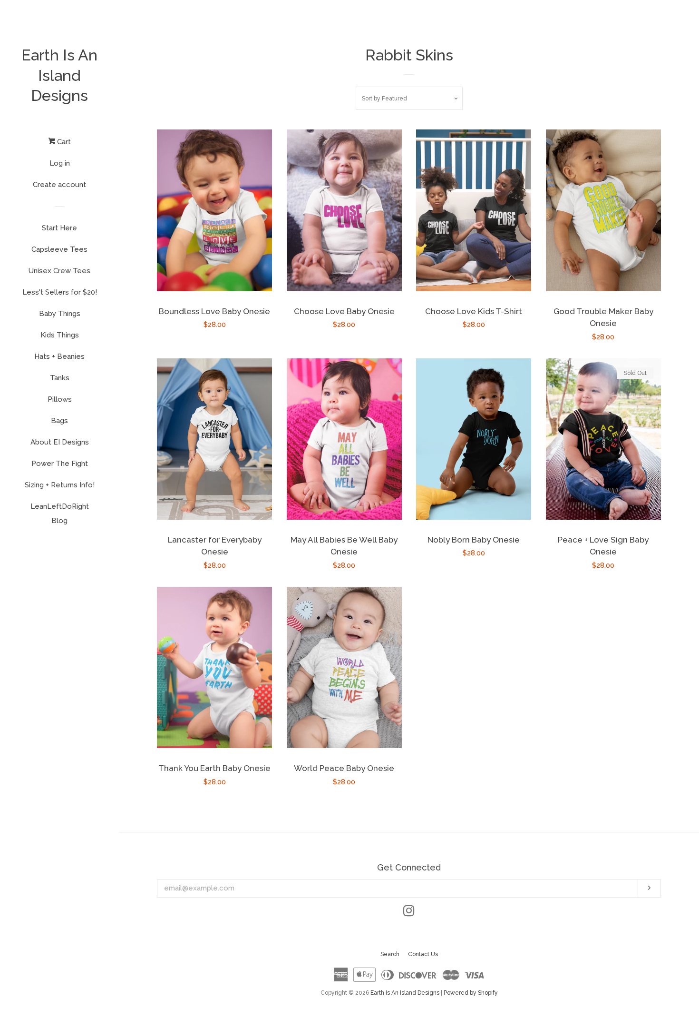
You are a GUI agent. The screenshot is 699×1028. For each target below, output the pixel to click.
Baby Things (59, 313)
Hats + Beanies (59, 356)
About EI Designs (59, 442)
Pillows (60, 399)
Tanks (59, 378)
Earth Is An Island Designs (59, 75)
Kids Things (59, 335)
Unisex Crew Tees (59, 271)
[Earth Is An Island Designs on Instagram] (409, 913)
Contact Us (423, 954)
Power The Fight (59, 463)
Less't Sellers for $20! (59, 292)
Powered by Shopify (471, 992)
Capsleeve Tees (59, 249)
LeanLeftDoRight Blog (59, 513)
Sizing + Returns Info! (60, 485)
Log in (59, 163)
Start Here (59, 228)
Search (389, 954)
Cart (63, 142)
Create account (59, 184)
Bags (59, 420)
